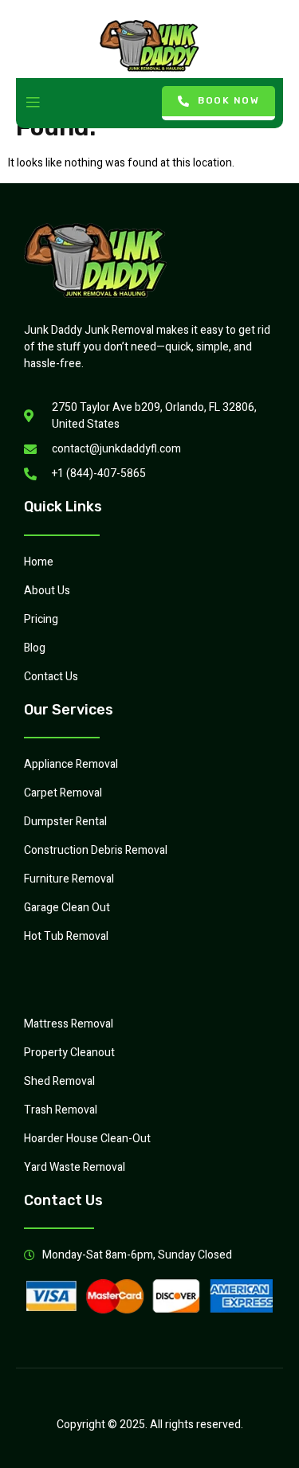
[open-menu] (32, 103)
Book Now (228, 100)
